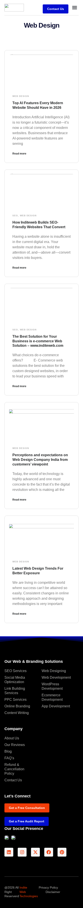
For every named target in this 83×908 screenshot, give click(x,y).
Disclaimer (53, 892)
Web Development (56, 677)
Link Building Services (14, 691)
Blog (8, 751)
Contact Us (13, 780)
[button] (75, 7)
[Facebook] (48, 852)
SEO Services (15, 671)
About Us (11, 738)
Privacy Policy (48, 887)
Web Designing (54, 671)
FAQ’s (9, 758)
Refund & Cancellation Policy (14, 769)
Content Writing (16, 713)
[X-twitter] (35, 852)
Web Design (20, 96)
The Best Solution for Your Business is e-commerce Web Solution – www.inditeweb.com (37, 341)
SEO (15, 215)
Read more (19, 153)
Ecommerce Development (52, 697)
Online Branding (17, 706)
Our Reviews (14, 745)
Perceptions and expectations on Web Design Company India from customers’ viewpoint (40, 459)
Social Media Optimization (14, 680)
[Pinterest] (62, 852)
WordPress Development (52, 686)
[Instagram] (22, 852)
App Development (56, 706)
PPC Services (15, 699)
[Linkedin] (8, 852)
